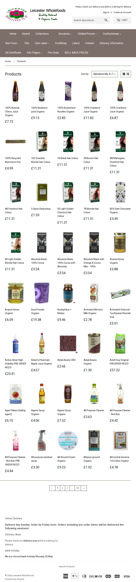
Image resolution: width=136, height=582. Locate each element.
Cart (124, 20)
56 (77, 488)
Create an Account (122, 12)
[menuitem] (10, 34)
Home (8, 61)
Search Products (67, 566)
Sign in (106, 12)
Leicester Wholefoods (23, 575)
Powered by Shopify (14, 579)
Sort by (85, 74)
